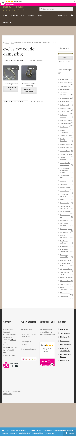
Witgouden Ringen (66, 269)
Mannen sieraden (65, 187)
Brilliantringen (64, 98)
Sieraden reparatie (66, 229)
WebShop (14, 15)
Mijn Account (64, 329)
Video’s (5, 22)
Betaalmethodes (65, 344)
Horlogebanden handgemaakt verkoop (65, 170)
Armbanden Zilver (66, 83)
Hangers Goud (64, 147)
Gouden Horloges (66, 135)
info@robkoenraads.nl (10, 347)
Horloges (63, 181)
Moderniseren (64, 191)
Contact (31, 15)
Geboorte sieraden (66, 120)
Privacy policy (65, 360)
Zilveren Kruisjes (65, 284)
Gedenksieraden (65, 123)
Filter (65, 57)
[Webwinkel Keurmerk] (10, 365)
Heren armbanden (66, 154)
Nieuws (39, 15)
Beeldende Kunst (65, 89)
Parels (62, 199)
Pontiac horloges (65, 211)
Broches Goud (64, 101)
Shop (12, 43)
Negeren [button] (71, 433)
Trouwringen (64, 246)
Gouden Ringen (65, 144)
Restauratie (64, 220)
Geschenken (64, 127)
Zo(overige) (64, 296)
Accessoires (64, 79)
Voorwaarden (64, 341)
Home (5, 15)
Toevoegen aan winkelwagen (11, 89)
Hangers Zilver (65, 151)
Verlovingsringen (65, 260)
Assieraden (63, 86)
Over (23, 15)
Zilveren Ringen (65, 293)
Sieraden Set (64, 232)
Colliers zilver (64, 111)
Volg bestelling (65, 333)
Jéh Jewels (63, 184)
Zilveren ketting (65, 281)
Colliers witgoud (65, 108)
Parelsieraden (64, 203)
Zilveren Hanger (65, 277)
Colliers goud (64, 105)
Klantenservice (65, 337)
